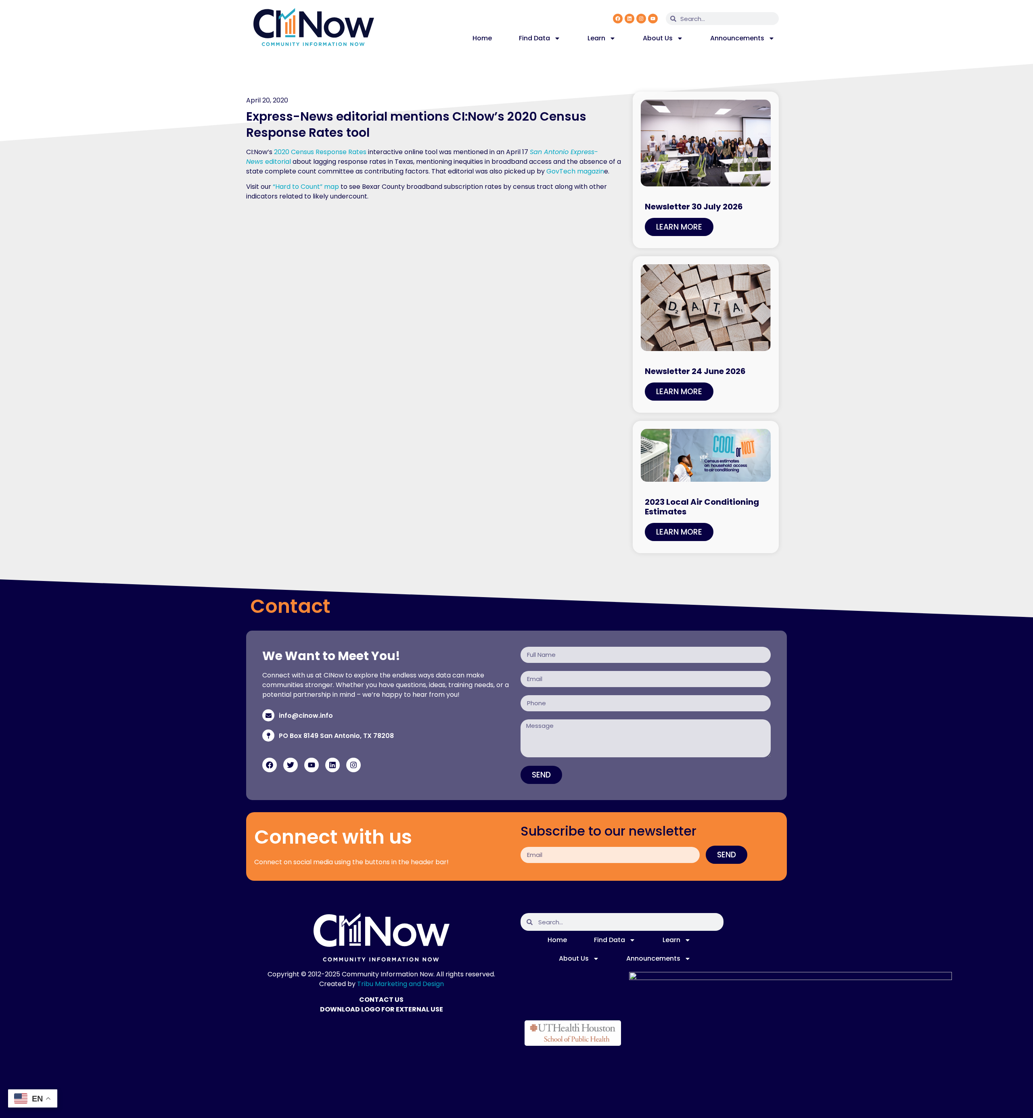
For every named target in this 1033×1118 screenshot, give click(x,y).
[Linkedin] (629, 18)
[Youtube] (653, 18)
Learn (596, 38)
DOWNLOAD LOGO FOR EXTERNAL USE (381, 1009)
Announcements (737, 38)
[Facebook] (618, 18)
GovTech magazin (575, 171)
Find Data (534, 38)
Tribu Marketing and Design (400, 983)
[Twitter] (290, 765)
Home (482, 38)
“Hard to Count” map (306, 186)
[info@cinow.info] (268, 715)
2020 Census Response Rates (320, 152)
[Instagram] (641, 18)
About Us (658, 38)
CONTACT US (381, 999)
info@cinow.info (306, 715)
